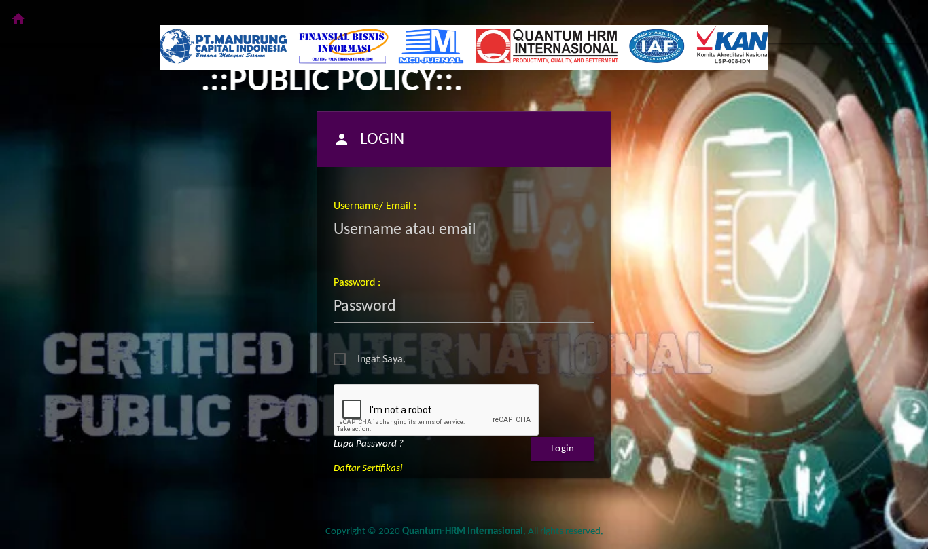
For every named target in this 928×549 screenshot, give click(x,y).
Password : (357, 283)
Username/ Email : (375, 206)
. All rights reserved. (502, 532)
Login (563, 449)
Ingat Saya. (381, 359)
